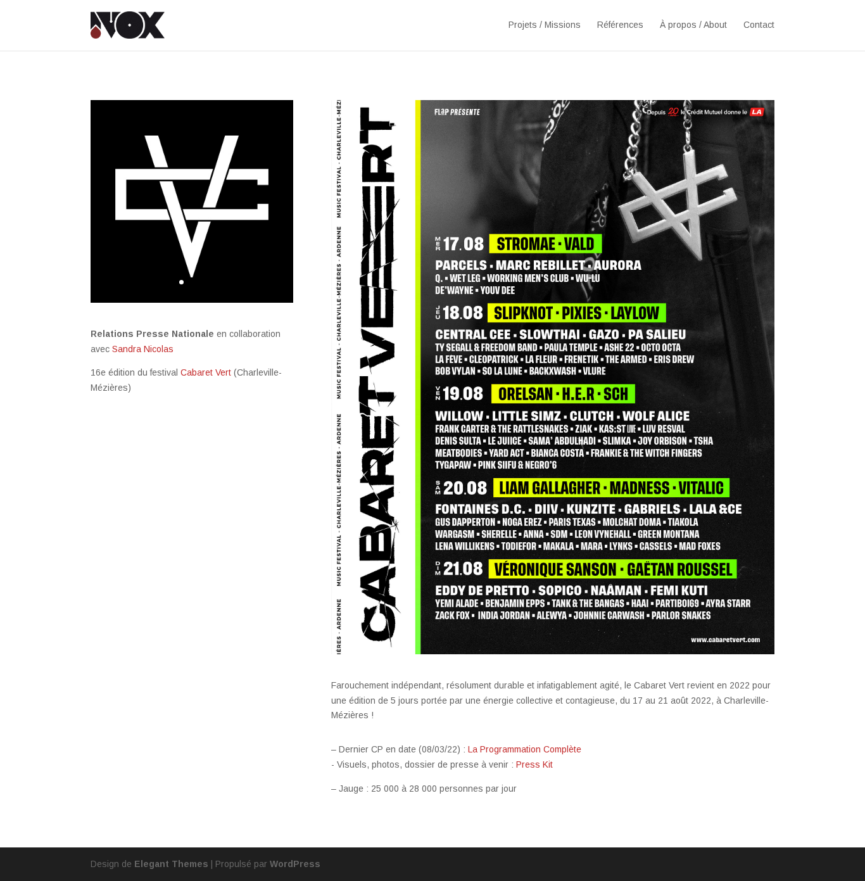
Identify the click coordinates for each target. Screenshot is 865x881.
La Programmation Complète (524, 749)
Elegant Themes (171, 864)
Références (620, 25)
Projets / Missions (544, 25)
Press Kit (534, 764)
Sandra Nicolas (143, 349)
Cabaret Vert (205, 372)
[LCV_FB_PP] (192, 300)
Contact (758, 25)
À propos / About (693, 25)
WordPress (295, 864)
